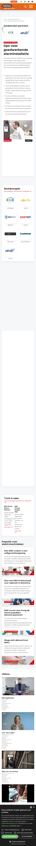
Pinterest (32, 1)
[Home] (8, 6)
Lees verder (29, 823)
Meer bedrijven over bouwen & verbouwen (16, 191)
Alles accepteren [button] (10, 836)
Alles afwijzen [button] (27, 836)
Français (14, 1)
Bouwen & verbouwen (13, 19)
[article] (11, 34)
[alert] (18, 825)
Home (5, 19)
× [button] (33, 807)
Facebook (21, 1)
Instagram (25, 1)
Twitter (28, 1)
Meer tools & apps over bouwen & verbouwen (17, 501)
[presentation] (18, 561)
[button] (18, 826)
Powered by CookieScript (18, 844)
